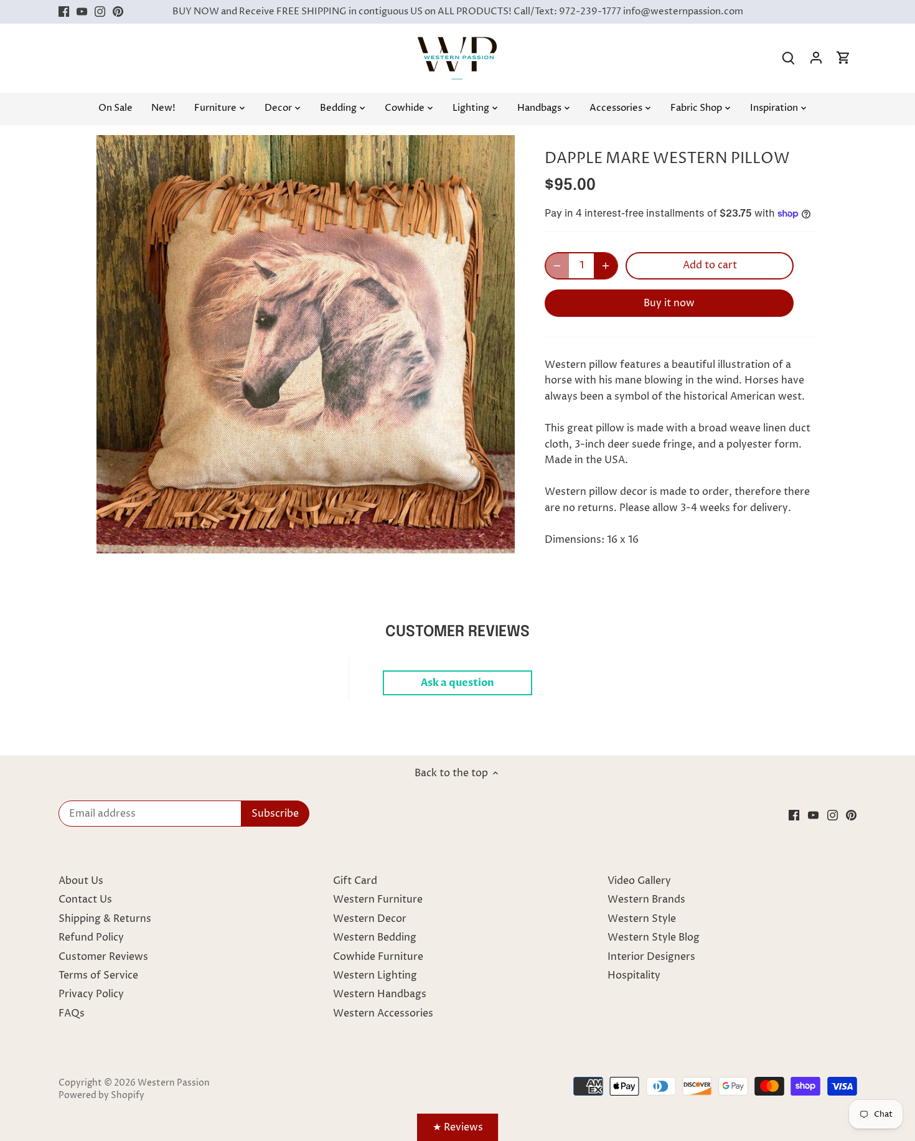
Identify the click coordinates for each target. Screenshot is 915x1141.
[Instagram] (100, 12)
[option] (305, 344)
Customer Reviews (103, 957)
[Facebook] (64, 12)
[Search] (788, 58)
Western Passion (174, 1083)
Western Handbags (379, 994)
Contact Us (85, 899)
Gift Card (355, 881)
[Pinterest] (118, 12)
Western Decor (369, 919)
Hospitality (634, 975)
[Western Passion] (457, 43)
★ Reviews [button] (458, 1127)
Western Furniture (378, 899)
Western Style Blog (654, 937)
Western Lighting (375, 975)
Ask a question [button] (457, 683)
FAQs (72, 1013)
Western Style (642, 919)
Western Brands (646, 899)
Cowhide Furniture (378, 957)
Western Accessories (383, 1013)
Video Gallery (639, 881)
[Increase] (605, 266)
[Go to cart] (843, 58)
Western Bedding (374, 937)
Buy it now (669, 303)
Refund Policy (91, 937)
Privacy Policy (91, 994)
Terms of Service (98, 975)
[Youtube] (82, 12)
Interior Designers (651, 957)
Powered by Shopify (101, 1095)
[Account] (816, 58)
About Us (81, 881)
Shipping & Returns (105, 919)
